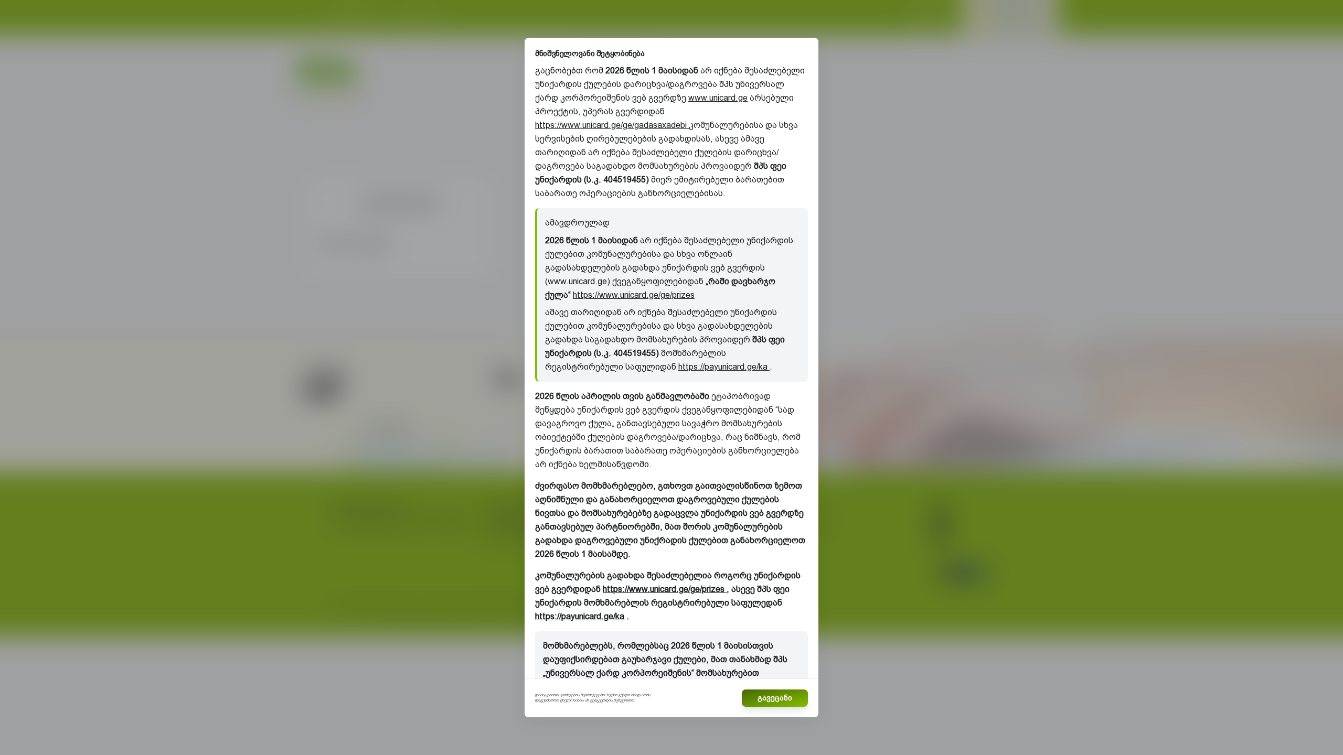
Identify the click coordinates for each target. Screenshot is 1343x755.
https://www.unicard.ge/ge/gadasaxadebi (612, 125)
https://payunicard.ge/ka (724, 366)
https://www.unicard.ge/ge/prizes (634, 294)
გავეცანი (775, 698)
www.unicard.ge (718, 97)
